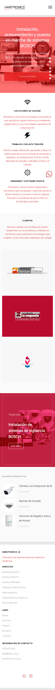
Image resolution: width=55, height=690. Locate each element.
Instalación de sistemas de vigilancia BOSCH (27, 430)
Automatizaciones (11, 572)
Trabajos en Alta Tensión (14, 587)
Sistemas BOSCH (10, 577)
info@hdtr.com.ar (10, 653)
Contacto (6, 636)
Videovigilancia (9, 592)
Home (5, 615)
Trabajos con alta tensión (27, 144)
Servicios (6, 620)
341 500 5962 (8, 648)
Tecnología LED (9, 602)
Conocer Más (27, 76)
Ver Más (16, 446)
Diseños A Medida (11, 582)
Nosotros (6, 630)
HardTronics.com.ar (11, 658)
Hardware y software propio (27, 181)
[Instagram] (31, 676)
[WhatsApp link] (24, 676)
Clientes (6, 625)
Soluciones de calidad (27, 111)
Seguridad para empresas (15, 597)
